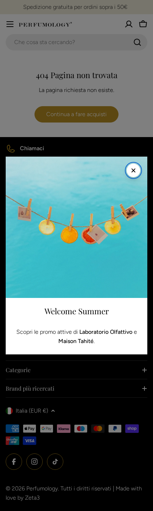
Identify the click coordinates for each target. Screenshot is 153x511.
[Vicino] (133, 170)
